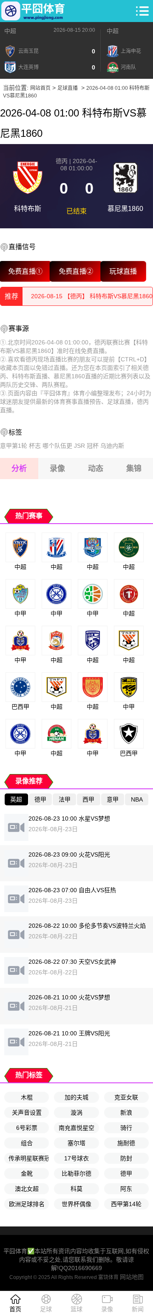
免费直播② (75, 271)
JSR (79, 445)
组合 (27, 1143)
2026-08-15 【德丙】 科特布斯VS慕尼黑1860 (92, 300)
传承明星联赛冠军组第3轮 (28, 1158)
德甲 (126, 1173)
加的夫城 (76, 1097)
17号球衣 (76, 1158)
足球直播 (67, 88)
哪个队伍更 (57, 445)
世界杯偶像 (76, 1204)
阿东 (126, 1188)
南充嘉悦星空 (76, 1127)
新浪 (126, 1112)
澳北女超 (27, 1188)
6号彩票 (26, 1127)
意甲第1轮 (13, 445)
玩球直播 (123, 271)
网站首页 (40, 88)
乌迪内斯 (112, 445)
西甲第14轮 (126, 1204)
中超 (10, 31)
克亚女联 (126, 1097)
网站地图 (132, 1276)
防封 (126, 1158)
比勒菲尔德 (76, 1173)
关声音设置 (27, 1112)
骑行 (126, 1127)
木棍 (27, 1097)
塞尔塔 (76, 1143)
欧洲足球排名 (27, 1204)
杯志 (35, 445)
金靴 (27, 1173)
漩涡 (76, 1112)
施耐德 (126, 1143)
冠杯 (93, 445)
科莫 (76, 1188)
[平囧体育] (33, 11)
